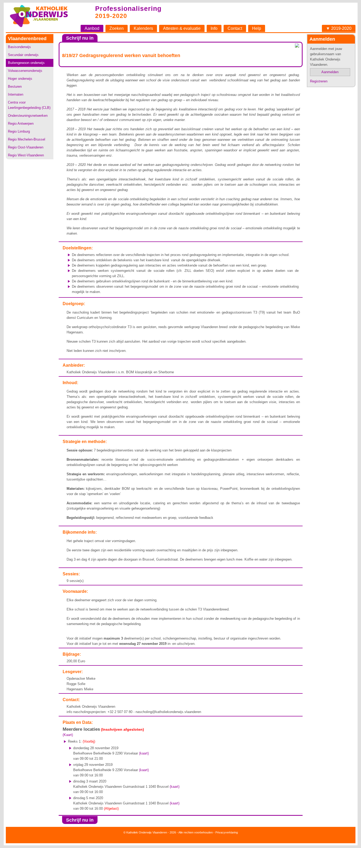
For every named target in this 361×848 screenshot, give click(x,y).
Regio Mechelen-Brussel (26, 139)
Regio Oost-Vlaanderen (25, 147)
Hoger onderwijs (20, 79)
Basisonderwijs (19, 47)
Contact (235, 28)
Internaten (15, 94)
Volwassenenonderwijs (25, 71)
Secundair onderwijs (23, 55)
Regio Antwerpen (21, 123)
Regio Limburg (19, 131)
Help (256, 28)
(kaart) (144, 753)
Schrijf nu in (80, 38)
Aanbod (92, 28)
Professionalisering (128, 8)
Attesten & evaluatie (182, 28)
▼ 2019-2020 (338, 28)
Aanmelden (330, 72)
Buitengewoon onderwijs (26, 63)
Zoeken (116, 28)
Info (214, 28)
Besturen (15, 86)
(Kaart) (68, 735)
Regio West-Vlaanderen (26, 155)
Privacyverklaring (226, 832)
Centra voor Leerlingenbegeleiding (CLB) (29, 105)
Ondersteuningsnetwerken (28, 116)
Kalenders (143, 28)
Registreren (318, 81)
